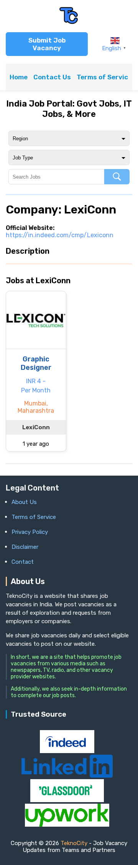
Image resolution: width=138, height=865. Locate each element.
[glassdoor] (67, 800)
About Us (24, 502)
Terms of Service (104, 77)
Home (19, 77)
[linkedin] (67, 775)
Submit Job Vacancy (47, 44)
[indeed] (67, 751)
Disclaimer (25, 546)
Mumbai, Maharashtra (36, 407)
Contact (23, 561)
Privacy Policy (30, 532)
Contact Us (52, 77)
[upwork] (67, 824)
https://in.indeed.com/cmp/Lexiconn (59, 235)
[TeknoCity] (69, 22)
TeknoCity (74, 843)
